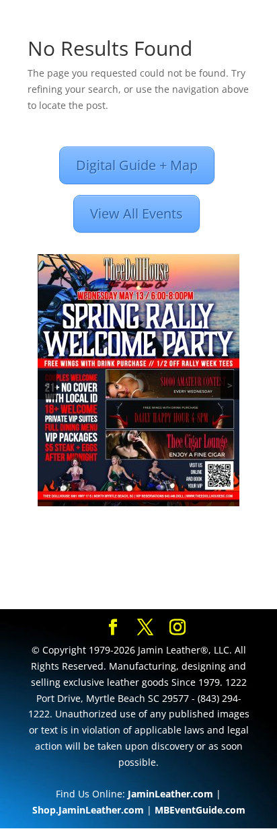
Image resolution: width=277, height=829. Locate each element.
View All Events (136, 213)
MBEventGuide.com (200, 809)
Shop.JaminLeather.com (88, 809)
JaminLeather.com (170, 793)
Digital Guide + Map (137, 165)
